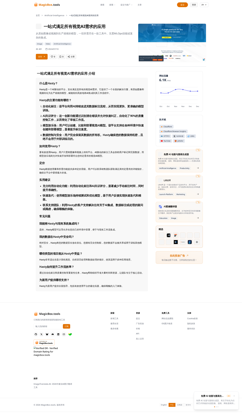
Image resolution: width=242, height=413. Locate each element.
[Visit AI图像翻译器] (197, 217)
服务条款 (191, 328)
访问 (40, 56)
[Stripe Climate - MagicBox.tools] (70, 334)
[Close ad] (234, 396)
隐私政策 (191, 323)
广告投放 (140, 323)
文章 (140, 4)
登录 (194, 4)
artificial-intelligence (54, 15)
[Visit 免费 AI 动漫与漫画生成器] (197, 168)
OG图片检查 (167, 323)
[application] (179, 97)
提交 (138, 318)
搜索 (102, 4)
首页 (38, 15)
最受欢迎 (114, 323)
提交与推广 (125, 4)
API (137, 333)
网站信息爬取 (167, 318)
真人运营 (140, 338)
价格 (138, 328)
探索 (111, 4)
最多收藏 (114, 328)
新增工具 (114, 318)
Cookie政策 (192, 318)
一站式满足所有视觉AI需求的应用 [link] (83, 15)
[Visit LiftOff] (197, 194)
